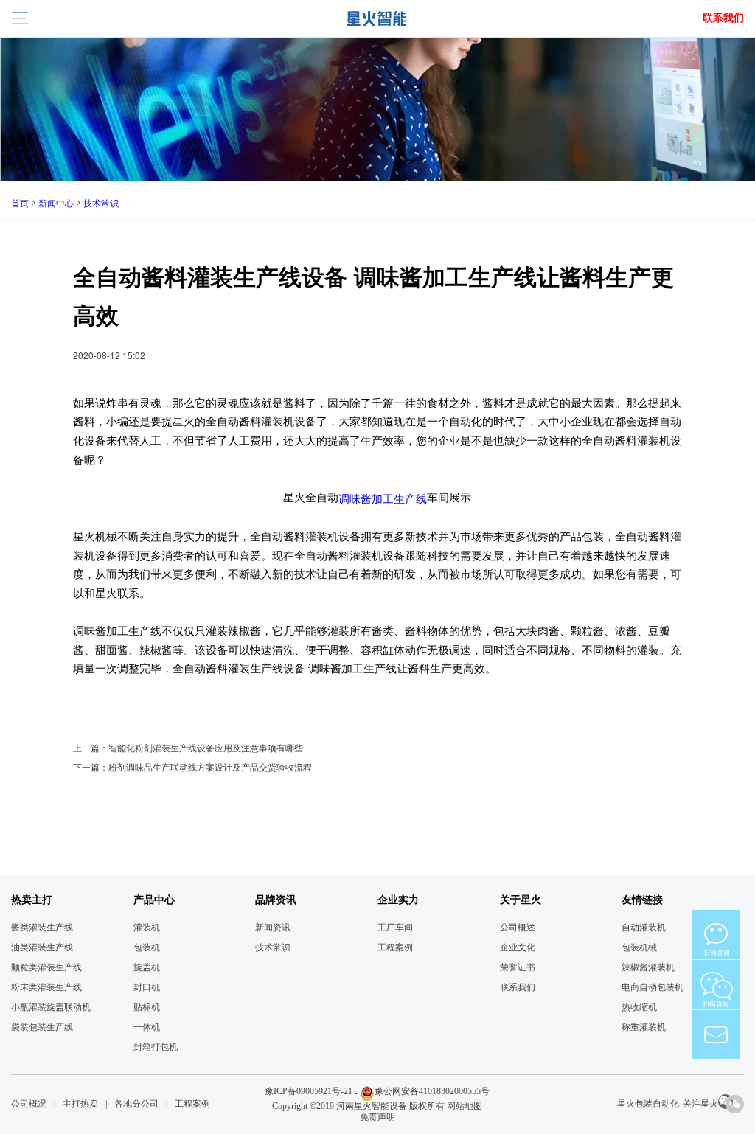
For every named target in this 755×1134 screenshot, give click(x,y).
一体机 (146, 1027)
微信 (716, 934)
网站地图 (464, 1106)
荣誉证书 (517, 967)
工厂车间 (395, 927)
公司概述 (517, 927)
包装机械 (639, 947)
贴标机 (146, 1007)
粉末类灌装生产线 (46, 987)
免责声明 (377, 1117)
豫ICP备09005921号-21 (308, 1091)
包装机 (146, 947)
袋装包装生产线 (42, 1027)
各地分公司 (136, 1104)
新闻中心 (56, 202)
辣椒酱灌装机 (648, 967)
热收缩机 (639, 1007)
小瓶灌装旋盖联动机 (51, 1007)
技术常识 (101, 202)
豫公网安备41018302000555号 (432, 1091)
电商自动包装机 (652, 987)
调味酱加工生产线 (382, 498)
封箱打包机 (155, 1047)
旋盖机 (146, 967)
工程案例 (395, 947)
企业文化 (517, 947)
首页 (20, 202)
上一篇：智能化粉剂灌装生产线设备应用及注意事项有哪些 (188, 747)
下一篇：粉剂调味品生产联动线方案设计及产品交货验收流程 (192, 766)
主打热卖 (80, 1104)
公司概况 (28, 1104)
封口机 (146, 987)
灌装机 (146, 927)
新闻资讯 (272, 927)
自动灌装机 (644, 927)
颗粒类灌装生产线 (46, 967)
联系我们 (723, 18)
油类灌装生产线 (42, 947)
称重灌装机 (644, 1027)
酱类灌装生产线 (42, 927)
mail (716, 1034)
